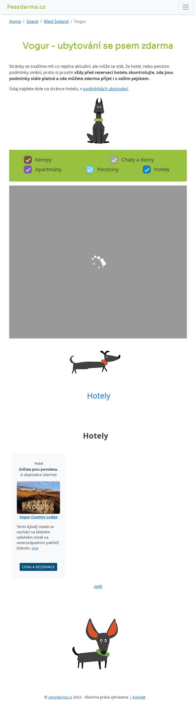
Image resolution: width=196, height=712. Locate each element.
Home (15, 21)
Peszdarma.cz (26, 7)
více (35, 548)
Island (32, 21)
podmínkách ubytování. (106, 88)
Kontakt (138, 697)
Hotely (98, 395)
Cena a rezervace (38, 566)
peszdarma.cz (60, 697)
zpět (98, 586)
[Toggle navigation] (186, 7)
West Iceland (56, 21)
